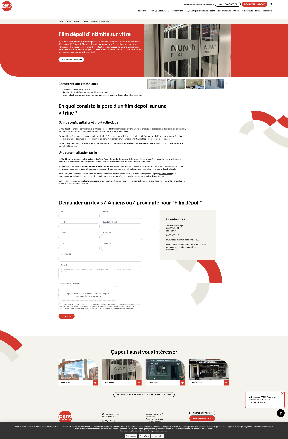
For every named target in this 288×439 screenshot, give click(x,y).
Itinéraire (170, 230)
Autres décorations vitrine (90, 21)
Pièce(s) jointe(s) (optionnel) (71, 284)
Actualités (150, 416)
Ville (62, 243)
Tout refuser (144, 436)
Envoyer (66, 316)
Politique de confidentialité (157, 431)
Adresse (64, 233)
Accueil (61, 21)
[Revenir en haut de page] (281, 413)
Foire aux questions (154, 419)
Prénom (106, 211)
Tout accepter (131, 436)
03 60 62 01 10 (172, 235)
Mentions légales (153, 421)
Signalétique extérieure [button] (197, 10)
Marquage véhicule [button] (157, 10)
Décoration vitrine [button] (176, 10)
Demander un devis (254, 4)
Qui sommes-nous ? (154, 414)
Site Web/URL (66, 254)
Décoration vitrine (72, 21)
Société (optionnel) (110, 222)
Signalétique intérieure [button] (220, 10)
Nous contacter (228, 4)
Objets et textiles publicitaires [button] (246, 10)
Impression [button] (267, 10)
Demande (64, 265)
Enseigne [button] (142, 10)
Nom (62, 211)
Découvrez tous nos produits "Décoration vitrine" (144, 394)
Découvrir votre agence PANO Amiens (199, 4)
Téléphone (107, 243)
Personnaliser (157, 436)
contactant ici (130, 308)
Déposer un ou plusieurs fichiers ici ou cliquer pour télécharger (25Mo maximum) (88, 295)
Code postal (107, 233)
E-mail (63, 222)
